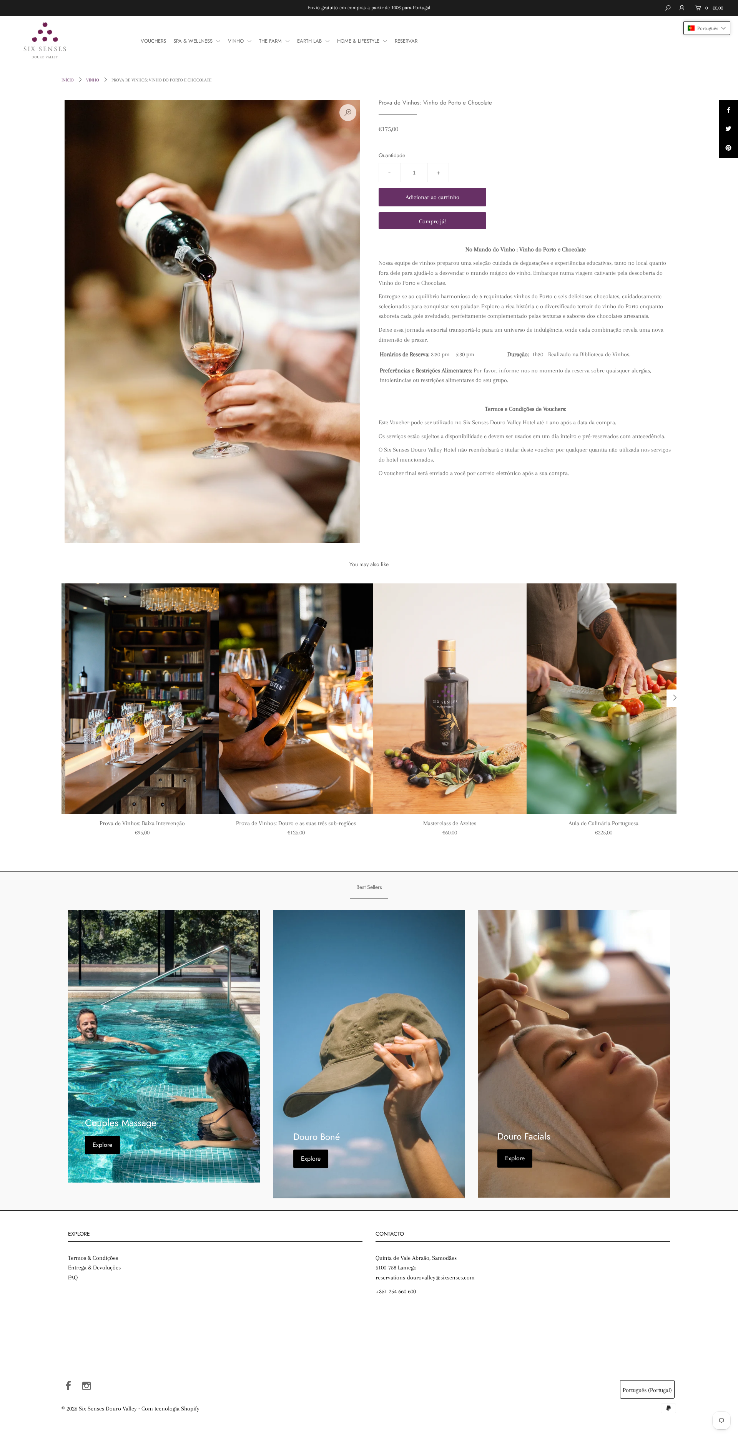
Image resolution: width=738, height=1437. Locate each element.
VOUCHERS (153, 41)
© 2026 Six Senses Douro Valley (99, 1408)
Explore (102, 1144)
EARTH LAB (310, 41)
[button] (707, 28)
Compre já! (432, 221)
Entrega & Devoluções (94, 1267)
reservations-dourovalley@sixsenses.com (425, 1277)
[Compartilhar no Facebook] (728, 110)
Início (68, 80)
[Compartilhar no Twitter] (728, 129)
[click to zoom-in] (347, 112)
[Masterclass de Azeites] (450, 698)
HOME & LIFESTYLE (359, 41)
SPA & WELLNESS (193, 41)
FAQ (73, 1277)
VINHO (236, 41)
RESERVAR (406, 41)
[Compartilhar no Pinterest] (728, 148)
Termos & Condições (93, 1257)
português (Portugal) (647, 1390)
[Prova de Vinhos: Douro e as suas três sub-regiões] (296, 698)
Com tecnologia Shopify (170, 1408)
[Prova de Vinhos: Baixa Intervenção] (142, 698)
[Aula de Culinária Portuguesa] (603, 698)
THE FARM (271, 41)
